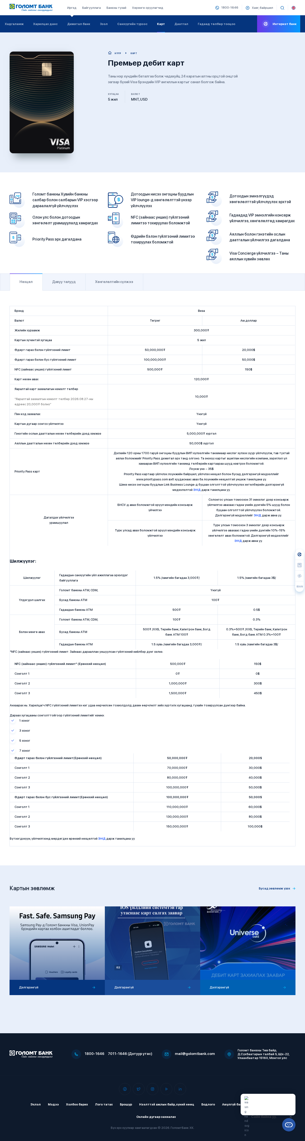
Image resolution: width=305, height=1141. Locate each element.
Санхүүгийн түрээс (132, 24)
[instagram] (152, 1089)
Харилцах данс (45, 24)
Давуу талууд (64, 282)
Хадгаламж (14, 24)
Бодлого (208, 1104)
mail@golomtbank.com (195, 1054)
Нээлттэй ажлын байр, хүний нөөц (166, 1104)
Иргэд (71, 8)
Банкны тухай (116, 8)
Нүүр (118, 53)
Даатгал (181, 24)
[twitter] (139, 1089)
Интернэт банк (285, 24)
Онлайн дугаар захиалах (156, 1117)
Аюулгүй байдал (235, 1104)
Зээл (104, 24)
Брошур (126, 1104)
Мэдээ (53, 1104)
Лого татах (104, 1104)
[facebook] (125, 1089)
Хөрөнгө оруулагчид (147, 8)
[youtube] (166, 1089)
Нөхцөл (26, 282)
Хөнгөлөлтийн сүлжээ (114, 282)
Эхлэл (35, 1104)
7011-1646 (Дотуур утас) (130, 1054)
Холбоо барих (77, 1104)
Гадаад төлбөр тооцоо (216, 24)
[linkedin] (180, 1089)
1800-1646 (94, 1054)
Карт (161, 24)
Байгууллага (91, 8)
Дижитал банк (78, 24)
